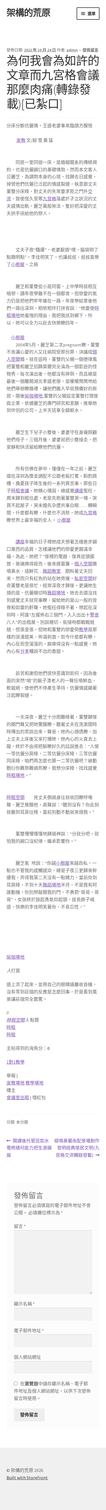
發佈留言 (90, 49)
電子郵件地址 (29, 1330)
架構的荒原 (28, 12)
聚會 (94, 615)
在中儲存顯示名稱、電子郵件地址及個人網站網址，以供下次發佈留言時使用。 (52, 1391)
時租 (11, 1027)
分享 (24, 651)
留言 (20, 1226)
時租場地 (16, 775)
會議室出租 (18, 1097)
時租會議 (20, 490)
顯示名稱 (24, 1304)
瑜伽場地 (34, 396)
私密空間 (83, 578)
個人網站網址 (27, 1357)
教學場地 (34, 1083)
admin (72, 49)
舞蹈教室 (52, 571)
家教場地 (16, 1083)
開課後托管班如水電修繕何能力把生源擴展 (29, 1148)
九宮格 (49, 198)
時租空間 (16, 797)
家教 (20, 140)
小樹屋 (18, 264)
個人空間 (83, 564)
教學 (83, 629)
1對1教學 (16, 1062)
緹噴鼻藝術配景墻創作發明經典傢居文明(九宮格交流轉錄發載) (76, 1148)
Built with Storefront (27, 1477)
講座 (78, 490)
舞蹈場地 (56, 593)
